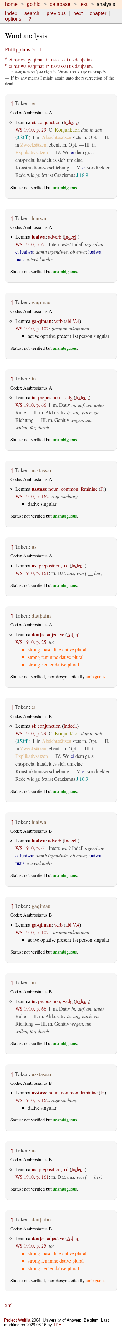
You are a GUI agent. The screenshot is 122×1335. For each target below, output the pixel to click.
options (13, 19)
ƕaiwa (20, 59)
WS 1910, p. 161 (32, 573)
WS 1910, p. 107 (32, 328)
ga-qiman (42, 320)
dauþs (38, 634)
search (31, 13)
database (60, 4)
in (48, 59)
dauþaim (83, 59)
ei (10, 59)
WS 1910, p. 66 (30, 404)
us (71, 59)
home (11, 4)
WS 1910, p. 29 (30, 129)
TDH (57, 1324)
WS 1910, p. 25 (30, 642)
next (78, 13)
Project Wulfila (17, 1320)
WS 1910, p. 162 (32, 496)
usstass (39, 488)
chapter (98, 13)
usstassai (59, 59)
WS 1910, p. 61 (30, 244)
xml (9, 1304)
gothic (33, 4)
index (11, 13)
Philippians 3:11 (23, 49)
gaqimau (36, 59)
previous (56, 13)
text (83, 4)
